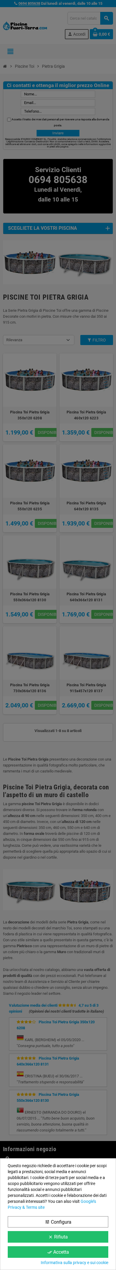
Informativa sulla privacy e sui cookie (74, 1262)
